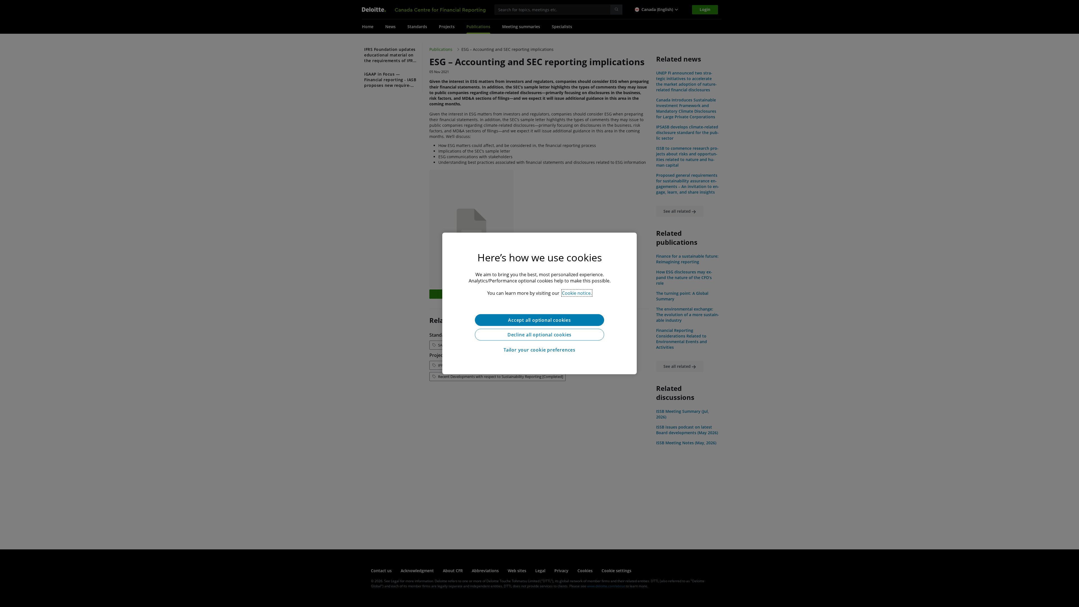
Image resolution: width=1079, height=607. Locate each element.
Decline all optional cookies (539, 335)
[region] (539, 303)
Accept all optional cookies (539, 320)
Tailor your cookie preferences (539, 350)
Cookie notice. (577, 293)
